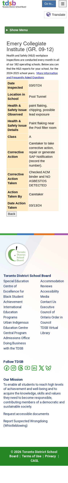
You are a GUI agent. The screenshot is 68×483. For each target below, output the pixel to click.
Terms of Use (31, 456)
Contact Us (48, 302)
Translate (58, 15)
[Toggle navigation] (63, 3)
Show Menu (19, 30)
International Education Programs (12, 312)
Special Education (16, 281)
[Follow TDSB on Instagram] (13, 367)
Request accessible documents (26, 414)
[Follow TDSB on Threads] (20, 367)
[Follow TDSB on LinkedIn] (34, 367)
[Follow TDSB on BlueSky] (48, 367)
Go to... (48, 3)
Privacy (50, 456)
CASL (35, 460)
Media (44, 296)
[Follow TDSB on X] (41, 367)
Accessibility (49, 291)
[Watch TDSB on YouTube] (27, 367)
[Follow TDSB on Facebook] (6, 367)
